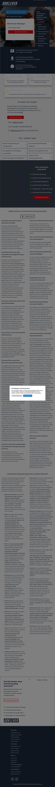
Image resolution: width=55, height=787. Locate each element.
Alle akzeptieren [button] (27, 395)
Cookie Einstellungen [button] (17, 395)
